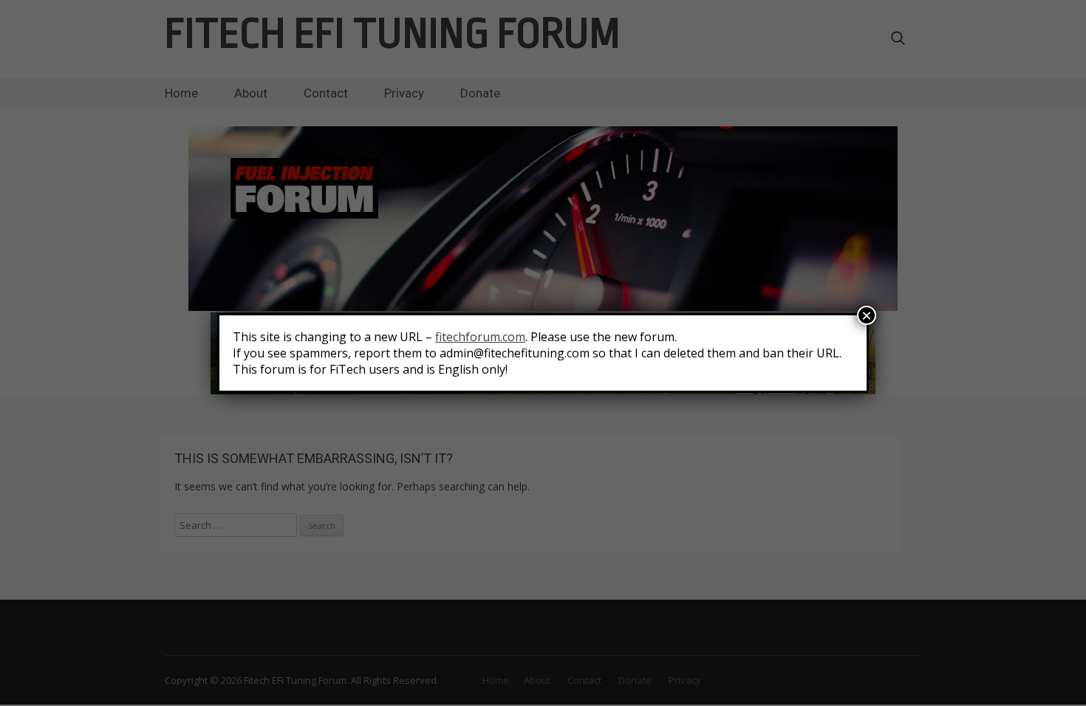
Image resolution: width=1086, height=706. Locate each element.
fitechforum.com (480, 337)
